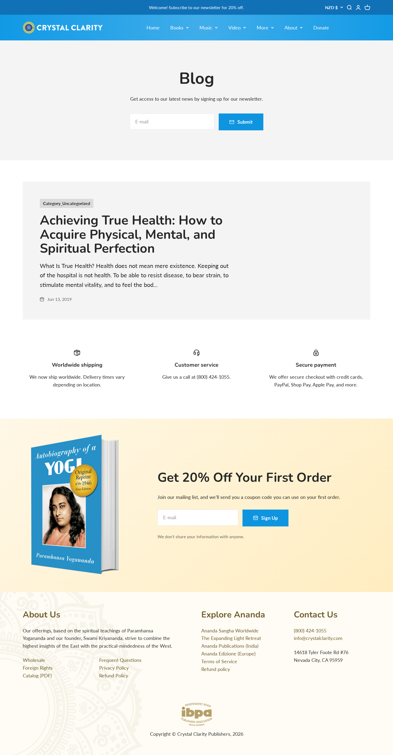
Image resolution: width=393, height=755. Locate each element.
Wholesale (34, 660)
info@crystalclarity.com (318, 638)
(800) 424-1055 (310, 630)
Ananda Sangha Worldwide (230, 630)
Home (153, 28)
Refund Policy (113, 675)
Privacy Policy (114, 668)
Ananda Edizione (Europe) (228, 654)
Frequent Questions (120, 660)
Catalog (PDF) (37, 675)
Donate (321, 28)
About (290, 28)
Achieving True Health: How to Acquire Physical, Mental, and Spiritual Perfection (131, 234)
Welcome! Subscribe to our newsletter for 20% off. (196, 7)
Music (205, 28)
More (262, 28)
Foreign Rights (38, 668)
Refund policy (215, 669)
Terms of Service (219, 661)
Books (176, 28)
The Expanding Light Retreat (231, 638)
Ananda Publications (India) (230, 646)
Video (234, 28)
